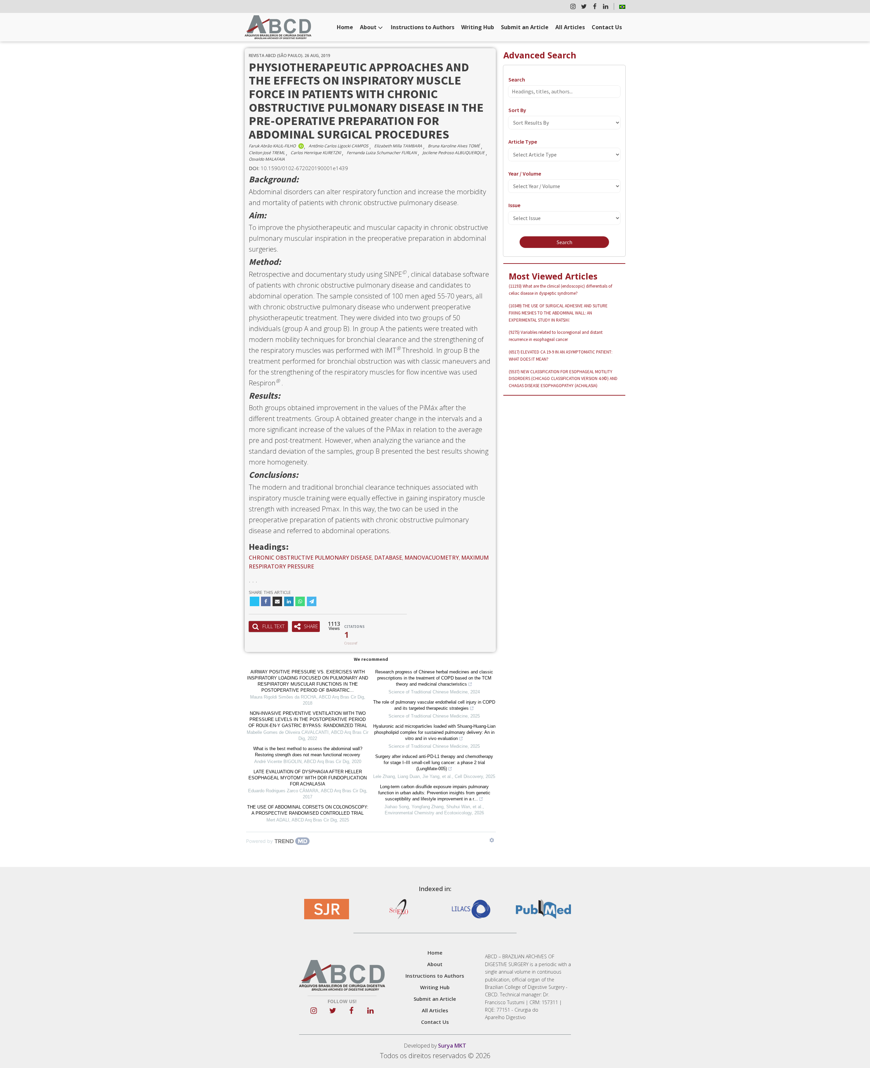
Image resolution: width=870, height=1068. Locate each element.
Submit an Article (525, 27)
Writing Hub (477, 27)
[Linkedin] (289, 601)
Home (345, 27)
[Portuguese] (622, 6)
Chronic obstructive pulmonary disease (310, 557)
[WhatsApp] (300, 601)
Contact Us (607, 27)
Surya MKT (452, 1045)
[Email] (277, 601)
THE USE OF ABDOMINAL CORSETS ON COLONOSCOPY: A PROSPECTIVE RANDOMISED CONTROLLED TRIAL (307, 810)
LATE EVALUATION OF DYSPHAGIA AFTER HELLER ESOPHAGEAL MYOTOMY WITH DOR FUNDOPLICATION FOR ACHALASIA (307, 777)
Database (388, 557)
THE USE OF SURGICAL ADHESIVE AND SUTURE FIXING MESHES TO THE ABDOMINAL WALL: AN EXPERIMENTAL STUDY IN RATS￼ (558, 313)
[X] (254, 601)
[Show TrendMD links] (491, 840)
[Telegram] (311, 601)
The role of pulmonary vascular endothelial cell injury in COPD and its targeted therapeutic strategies (434, 705)
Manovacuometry (431, 557)
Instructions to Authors (422, 27)
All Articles (570, 27)
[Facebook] (266, 601)
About (368, 27)
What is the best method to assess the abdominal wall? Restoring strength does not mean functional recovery (307, 751)
